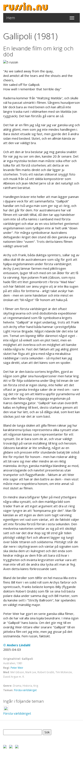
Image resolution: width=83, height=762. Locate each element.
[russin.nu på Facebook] (5, 746)
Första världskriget (25, 690)
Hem (10, 17)
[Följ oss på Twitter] (11, 746)
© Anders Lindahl (16, 645)
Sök (47, 732)
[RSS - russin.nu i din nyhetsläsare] (17, 746)
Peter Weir (17, 668)
